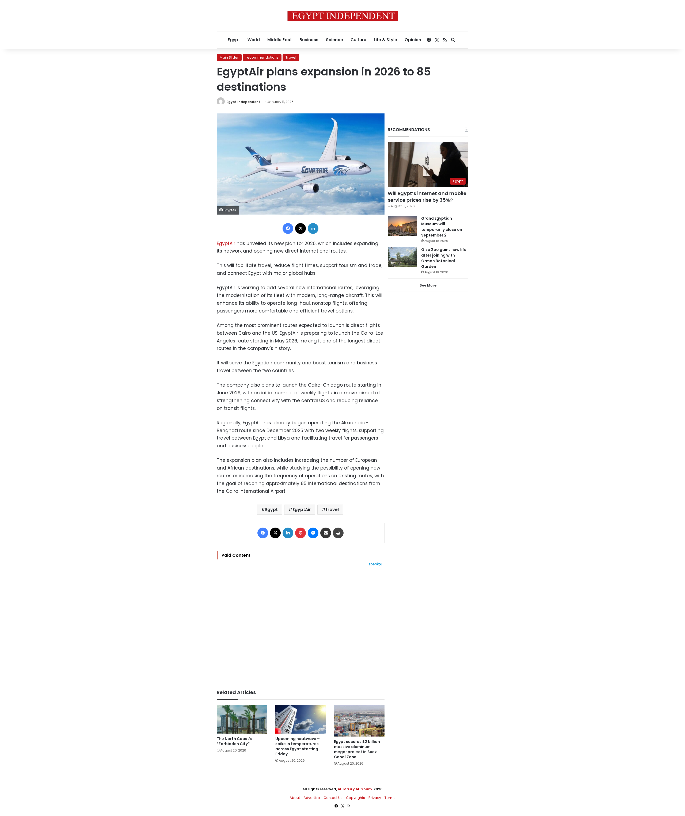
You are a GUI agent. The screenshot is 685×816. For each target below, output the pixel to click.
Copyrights (355, 797)
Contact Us (333, 797)
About (295, 797)
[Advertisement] (301, 625)
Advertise (311, 797)
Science (334, 40)
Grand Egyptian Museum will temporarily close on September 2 (441, 227)
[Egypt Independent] (342, 16)
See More (428, 285)
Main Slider (229, 57)
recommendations (262, 57)
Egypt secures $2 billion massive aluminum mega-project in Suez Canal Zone (357, 749)
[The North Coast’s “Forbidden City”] (242, 719)
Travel (291, 57)
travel (332, 509)
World (254, 40)
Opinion (413, 40)
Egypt (234, 40)
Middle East (279, 40)
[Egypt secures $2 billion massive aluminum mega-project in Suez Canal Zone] (359, 721)
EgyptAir (226, 243)
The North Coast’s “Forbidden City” (234, 741)
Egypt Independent (243, 102)
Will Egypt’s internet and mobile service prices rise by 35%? (427, 196)
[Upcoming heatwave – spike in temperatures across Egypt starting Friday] (300, 719)
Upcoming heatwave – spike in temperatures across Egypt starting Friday (297, 746)
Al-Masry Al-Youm (355, 789)
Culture (358, 40)
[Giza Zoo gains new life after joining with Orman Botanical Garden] (402, 257)
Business (308, 40)
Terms (390, 797)
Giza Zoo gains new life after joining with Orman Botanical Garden (443, 258)
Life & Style (385, 40)
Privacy (374, 797)
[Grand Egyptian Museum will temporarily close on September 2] (402, 226)
